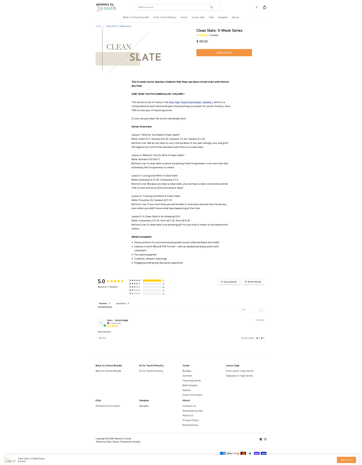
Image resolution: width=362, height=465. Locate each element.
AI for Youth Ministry (164, 17)
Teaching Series (191, 380)
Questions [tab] (121, 303)
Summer (187, 375)
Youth (184, 17)
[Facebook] (260, 439)
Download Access (192, 410)
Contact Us (189, 405)
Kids (211, 17)
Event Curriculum (192, 394)
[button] (258, 338)
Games (186, 390)
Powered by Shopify (130, 441)
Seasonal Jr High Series (239, 375)
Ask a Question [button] (230, 281)
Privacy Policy (190, 420)
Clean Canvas (112, 441)
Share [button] (103, 338)
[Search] (212, 7)
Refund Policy (190, 425)
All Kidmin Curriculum (108, 405)
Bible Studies (189, 385)
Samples (223, 17)
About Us (187, 415)
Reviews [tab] (103, 303)
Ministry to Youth (122, 438)
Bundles (186, 370)
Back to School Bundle (136, 17)
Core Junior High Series (239, 370)
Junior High (198, 17)
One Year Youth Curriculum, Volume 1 (191, 102)
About (235, 17)
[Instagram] (264, 439)
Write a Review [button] (254, 281)
